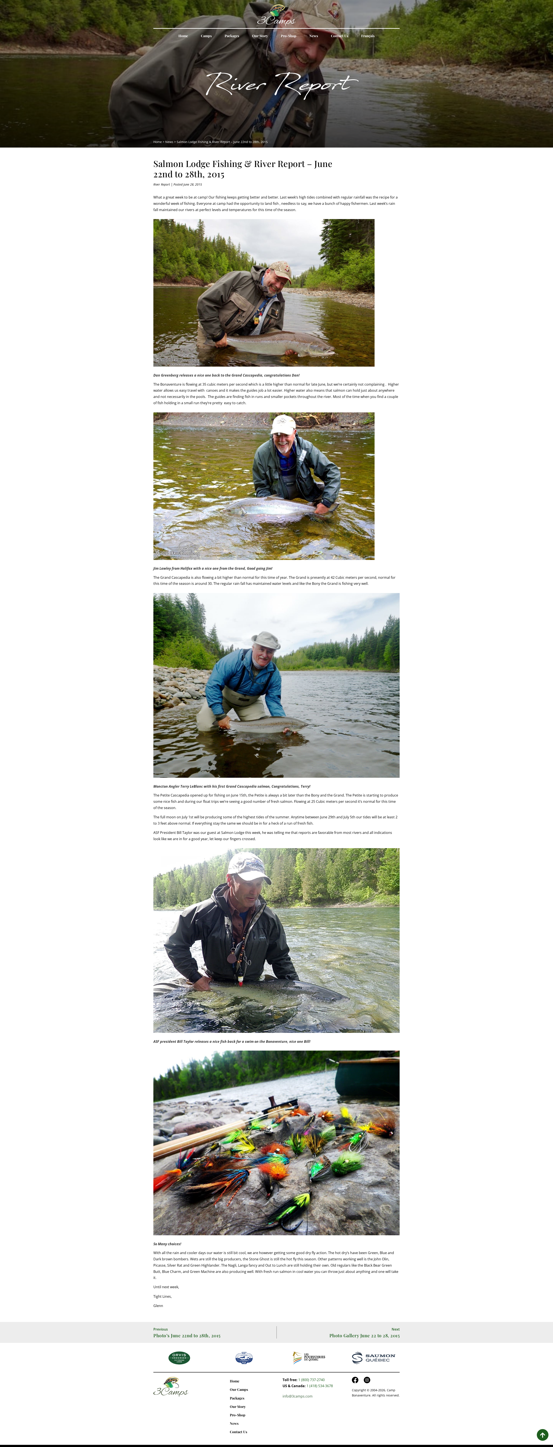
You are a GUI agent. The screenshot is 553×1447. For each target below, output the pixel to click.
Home (183, 35)
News (313, 35)
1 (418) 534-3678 (320, 1385)
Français (368, 35)
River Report (276, 87)
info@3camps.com (298, 1396)
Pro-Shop (288, 35)
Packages (232, 35)
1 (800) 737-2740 (311, 1379)
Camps (206, 35)
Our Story (260, 35)
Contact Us (339, 35)
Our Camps (239, 1389)
